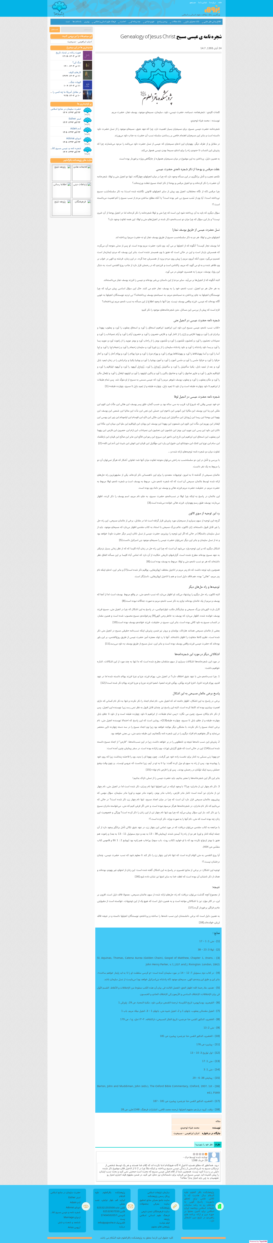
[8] (123, 601)
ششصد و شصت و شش (69, 1222)
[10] (115, 622)
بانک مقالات (176, 21)
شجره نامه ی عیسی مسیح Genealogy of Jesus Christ (53, 148)
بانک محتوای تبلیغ (192, 21)
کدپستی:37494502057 (113, 1215)
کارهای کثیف (75, 72)
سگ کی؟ (76, 62)
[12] (103, 683)
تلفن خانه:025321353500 (111, 1207)
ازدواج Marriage (72, 1217)
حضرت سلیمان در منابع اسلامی (66, 109)
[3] (149, 502)
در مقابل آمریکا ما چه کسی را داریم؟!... (62, 92)
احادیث (123, 21)
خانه (220, 2)
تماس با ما (202, 2)
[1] (106, 386)
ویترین (86, 21)
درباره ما (212, 2)
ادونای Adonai (73, 138)
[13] (164, 720)
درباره (122, 1226)
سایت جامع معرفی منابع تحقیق (155, 1200)
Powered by (258, 1241)
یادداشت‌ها (77, 21)
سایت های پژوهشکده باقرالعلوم (78, 160)
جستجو (193, 2)
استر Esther (75, 118)
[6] (148, 561)
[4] (199, 533)
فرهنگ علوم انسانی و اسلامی (105, 21)
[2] (100, 443)
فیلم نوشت (164, 1222)
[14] (206, 748)
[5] (120, 540)
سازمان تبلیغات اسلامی (158, 1192)
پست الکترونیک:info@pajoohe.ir (111, 1220)
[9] (153, 616)
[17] (190, 907)
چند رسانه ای (135, 21)
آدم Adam (75, 128)
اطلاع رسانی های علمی (212, 21)
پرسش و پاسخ (162, 21)
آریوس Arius (74, 1227)
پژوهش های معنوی (160, 1226)
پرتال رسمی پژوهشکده (159, 1196)
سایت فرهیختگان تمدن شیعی (155, 1211)
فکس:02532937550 (114, 1211)
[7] (125, 570)
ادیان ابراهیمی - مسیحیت (79, 41)
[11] (107, 643)
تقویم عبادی (149, 21)
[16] (137, 876)
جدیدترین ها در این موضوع (79, 48)
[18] (201, 922)
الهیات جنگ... (74, 82)
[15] (148, 769)
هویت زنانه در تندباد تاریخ (68, 52)
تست (68, 21)
